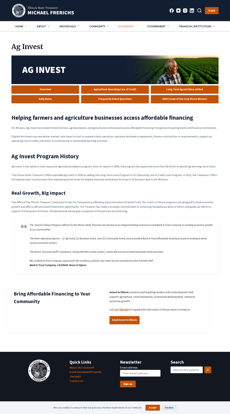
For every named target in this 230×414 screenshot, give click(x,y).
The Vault (75, 376)
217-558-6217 (122, 310)
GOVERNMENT (156, 26)
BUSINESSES (126, 26)
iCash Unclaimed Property (85, 372)
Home (19, 26)
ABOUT (41, 26)
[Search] (199, 10)
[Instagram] (185, 10)
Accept (153, 407)
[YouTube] (178, 10)
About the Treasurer (82, 367)
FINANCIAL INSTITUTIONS (195, 26)
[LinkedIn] (192, 10)
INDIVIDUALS (67, 26)
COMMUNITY (97, 26)
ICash (211, 10)
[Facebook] (172, 10)
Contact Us (76, 381)
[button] (114, 69)
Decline (169, 407)
